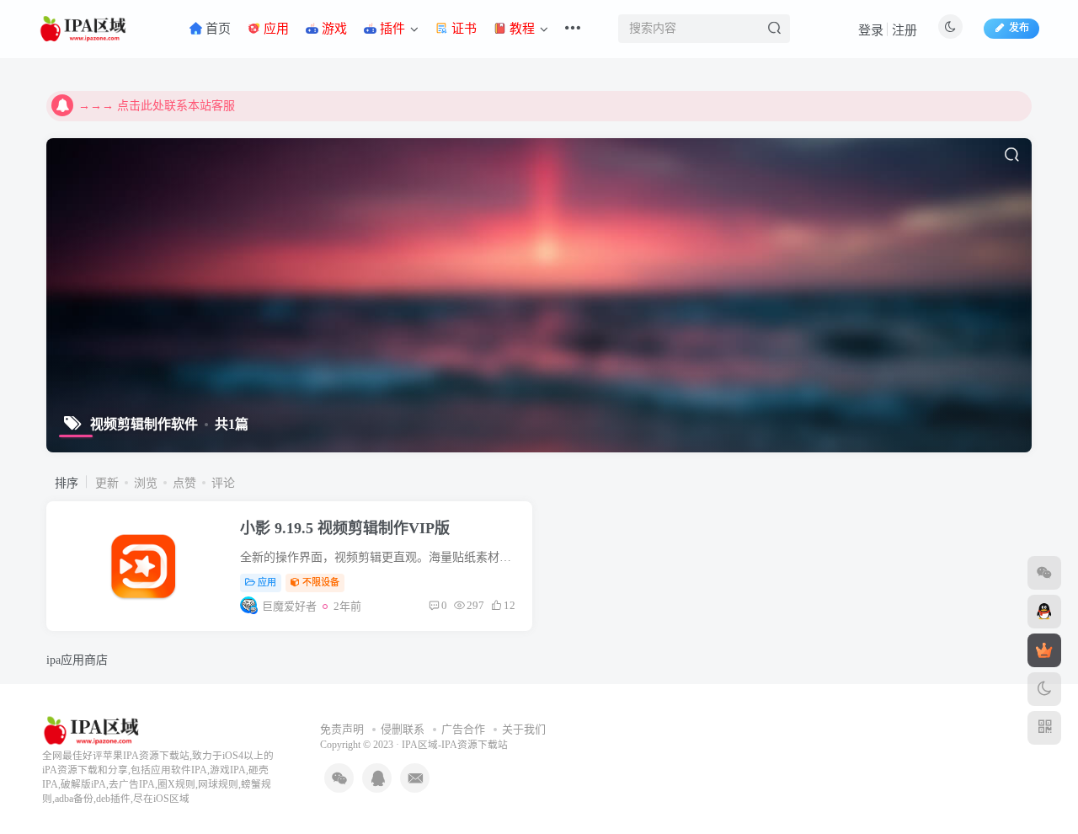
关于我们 (524, 729)
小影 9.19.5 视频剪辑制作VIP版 (345, 528)
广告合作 (463, 729)
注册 (904, 30)
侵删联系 (402, 729)
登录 (870, 30)
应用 (267, 582)
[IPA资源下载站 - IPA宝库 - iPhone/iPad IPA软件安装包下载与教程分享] (93, 729)
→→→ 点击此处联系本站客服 (156, 105)
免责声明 (342, 729)
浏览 (145, 483)
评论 (223, 483)
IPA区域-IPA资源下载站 (455, 745)
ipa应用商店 (77, 660)
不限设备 (320, 582)
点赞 (184, 483)
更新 (107, 483)
